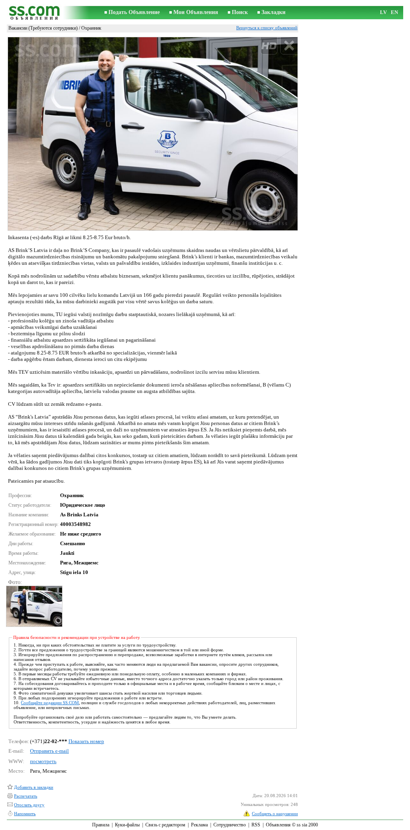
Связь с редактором (165, 825)
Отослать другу (29, 804)
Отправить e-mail (49, 751)
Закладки (273, 12)
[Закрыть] (288, 45)
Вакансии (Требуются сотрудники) (43, 28)
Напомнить (25, 813)
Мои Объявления (195, 12)
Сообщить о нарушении (275, 813)
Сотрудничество (229, 825)
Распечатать (25, 796)
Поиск (240, 12)
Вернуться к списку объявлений (266, 27)
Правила (100, 825)
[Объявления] (35, 13)
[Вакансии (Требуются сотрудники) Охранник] (34, 606)
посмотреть (43, 761)
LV (383, 12)
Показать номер (86, 741)
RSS (255, 825)
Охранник (91, 28)
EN (394, 12)
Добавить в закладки (33, 787)
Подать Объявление (134, 12)
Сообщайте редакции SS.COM (50, 702)
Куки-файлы (127, 825)
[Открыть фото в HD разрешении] (152, 133)
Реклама (199, 825)
